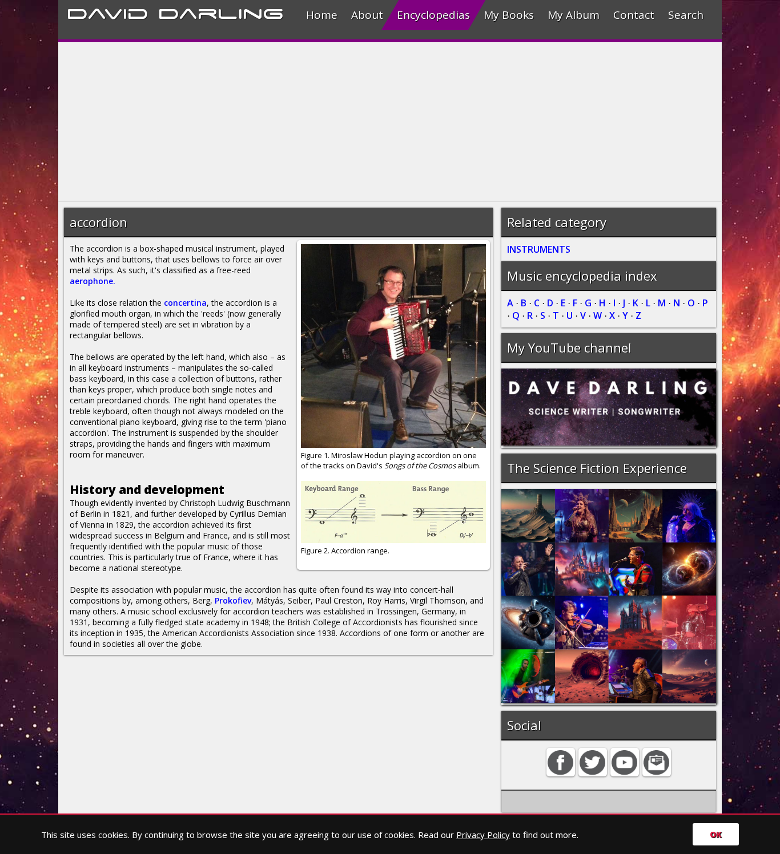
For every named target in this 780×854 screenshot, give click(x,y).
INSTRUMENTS (538, 249)
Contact (633, 14)
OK (716, 834)
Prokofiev (233, 600)
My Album (574, 14)
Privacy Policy (483, 834)
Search (685, 14)
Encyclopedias (433, 14)
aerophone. (92, 281)
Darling (221, 12)
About (367, 14)
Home (321, 14)
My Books (509, 14)
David (107, 12)
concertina (185, 302)
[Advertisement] (389, 122)
